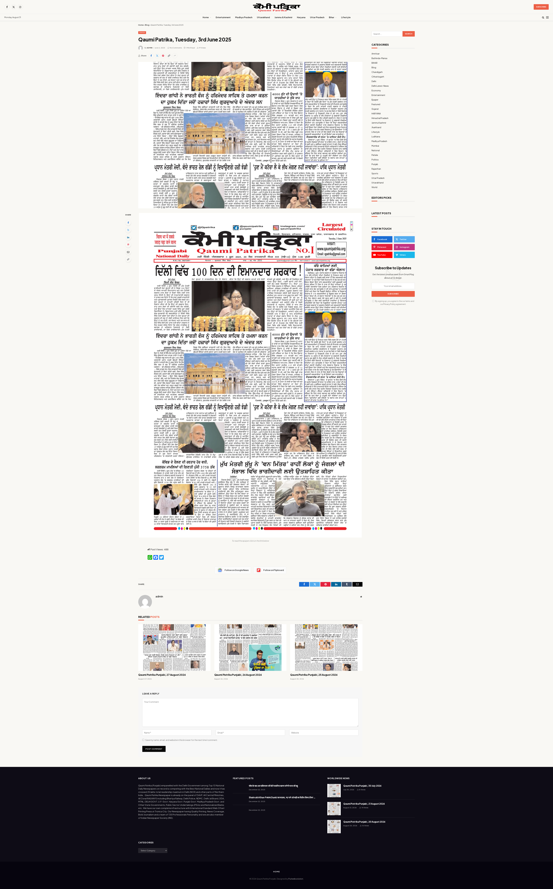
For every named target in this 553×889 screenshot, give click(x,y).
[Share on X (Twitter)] (157, 55)
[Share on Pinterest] (163, 55)
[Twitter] (128, 230)
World (374, 187)
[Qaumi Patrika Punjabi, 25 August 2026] (326, 647)
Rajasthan (376, 168)
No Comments (176, 48)
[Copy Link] (169, 55)
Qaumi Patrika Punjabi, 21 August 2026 (364, 803)
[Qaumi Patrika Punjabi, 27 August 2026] (174, 647)
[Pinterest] (128, 245)
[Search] (543, 17)
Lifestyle (346, 17)
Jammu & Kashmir (283, 17)
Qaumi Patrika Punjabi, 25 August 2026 (314, 674)
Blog (147, 25)
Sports (375, 173)
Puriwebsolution (295, 879)
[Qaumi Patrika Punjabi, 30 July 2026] (334, 790)
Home (206, 17)
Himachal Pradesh (380, 118)
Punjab (375, 164)
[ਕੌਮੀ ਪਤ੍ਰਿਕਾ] (276, 7)
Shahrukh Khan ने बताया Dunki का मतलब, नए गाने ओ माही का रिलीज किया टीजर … (282, 797)
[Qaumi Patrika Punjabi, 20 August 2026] (334, 826)
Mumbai (375, 145)
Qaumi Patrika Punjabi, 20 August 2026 (364, 821)
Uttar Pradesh (317, 17)
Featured (376, 104)
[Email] (128, 252)
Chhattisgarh (378, 76)
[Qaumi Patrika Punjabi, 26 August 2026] (250, 647)
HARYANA (376, 113)
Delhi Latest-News (380, 86)
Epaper (142, 32)
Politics (375, 159)
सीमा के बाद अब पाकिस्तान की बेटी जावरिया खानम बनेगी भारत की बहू (273, 785)
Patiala (375, 155)
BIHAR (374, 62)
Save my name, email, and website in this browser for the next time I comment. (181, 740)
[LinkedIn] (128, 237)
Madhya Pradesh (243, 17)
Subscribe (541, 7)
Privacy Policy (389, 304)
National (376, 150)
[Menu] (547, 17)
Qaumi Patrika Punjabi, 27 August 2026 (162, 674)
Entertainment (223, 17)
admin (150, 48)
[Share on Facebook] (151, 55)
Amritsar (376, 53)
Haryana (301, 17)
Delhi (374, 81)
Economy (376, 90)
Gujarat (375, 109)
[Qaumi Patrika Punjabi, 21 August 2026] (334, 808)
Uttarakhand (263, 17)
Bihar (331, 17)
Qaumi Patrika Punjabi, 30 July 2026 (362, 785)
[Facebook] (128, 222)
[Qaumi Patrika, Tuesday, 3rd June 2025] (250, 135)
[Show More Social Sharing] (174, 55)
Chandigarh (377, 72)
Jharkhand (376, 127)
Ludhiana (376, 136)
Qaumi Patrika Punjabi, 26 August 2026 (238, 674)
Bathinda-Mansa (379, 58)
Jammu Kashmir (379, 122)
